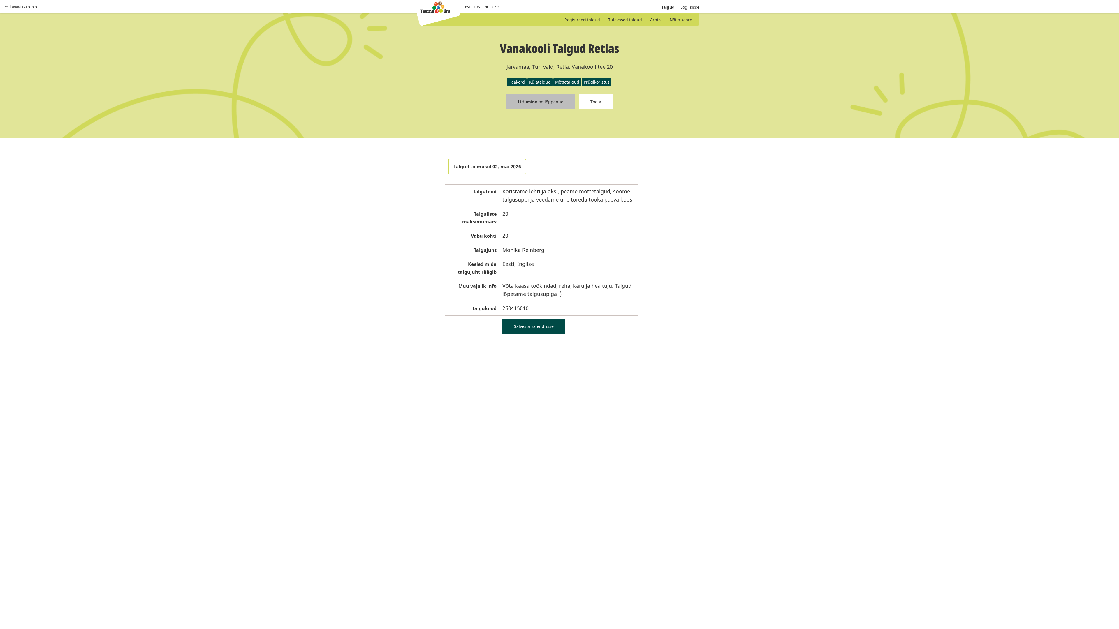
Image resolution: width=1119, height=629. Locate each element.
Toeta (595, 102)
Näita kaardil (682, 19)
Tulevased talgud (625, 19)
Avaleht (436, 7)
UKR (495, 6)
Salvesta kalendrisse (534, 326)
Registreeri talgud (582, 19)
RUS (476, 6)
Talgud (668, 7)
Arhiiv (655, 19)
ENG (486, 6)
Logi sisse (689, 7)
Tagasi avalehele (23, 6)
